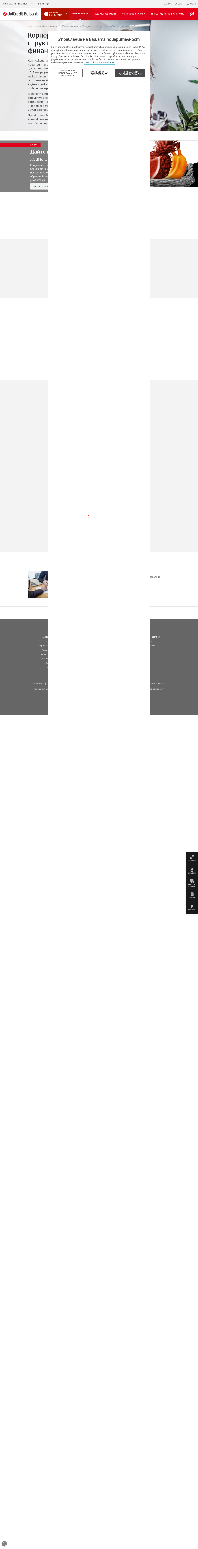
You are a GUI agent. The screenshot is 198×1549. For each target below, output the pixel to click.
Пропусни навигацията (147, 4)
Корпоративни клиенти (16, 4)
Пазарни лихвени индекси (151, 684)
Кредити (87, 26)
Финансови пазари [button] (133, 14)
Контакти (38, 684)
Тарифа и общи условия (45, 689)
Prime (42, 4)
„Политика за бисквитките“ (99, 62)
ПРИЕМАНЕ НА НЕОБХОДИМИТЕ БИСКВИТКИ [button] (67, 73)
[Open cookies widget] (4, 1544)
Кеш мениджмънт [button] (105, 14)
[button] (191, 4)
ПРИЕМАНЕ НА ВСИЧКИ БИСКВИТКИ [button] (130, 73)
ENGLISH (179, 4)
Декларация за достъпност (151, 689)
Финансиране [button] (80, 13)
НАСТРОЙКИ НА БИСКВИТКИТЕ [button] (99, 73)
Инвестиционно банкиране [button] (167, 14)
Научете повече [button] (44, 186)
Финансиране (70, 26)
